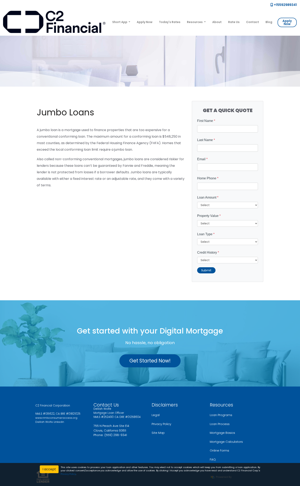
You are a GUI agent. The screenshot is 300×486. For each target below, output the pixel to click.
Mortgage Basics (222, 433)
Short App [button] (120, 22)
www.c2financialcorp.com (53, 410)
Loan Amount (207, 197)
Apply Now (144, 22)
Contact (252, 22)
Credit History (208, 252)
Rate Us (234, 22)
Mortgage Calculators (226, 442)
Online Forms (219, 450)
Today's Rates (169, 22)
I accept (49, 469)
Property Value (209, 216)
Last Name (206, 140)
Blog (269, 22)
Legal (156, 415)
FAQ (213, 459)
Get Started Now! (150, 360)
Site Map (158, 433)
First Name (206, 121)
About (217, 22)
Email (202, 159)
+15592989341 (285, 4)
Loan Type (205, 234)
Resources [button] (195, 22)
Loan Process (220, 424)
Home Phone (207, 178)
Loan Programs (221, 415)
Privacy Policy (161, 424)
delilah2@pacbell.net (109, 439)
